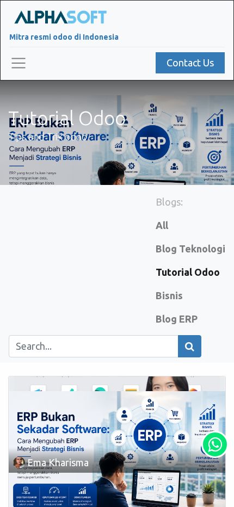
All (162, 225)
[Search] (189, 346)
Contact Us (190, 62)
